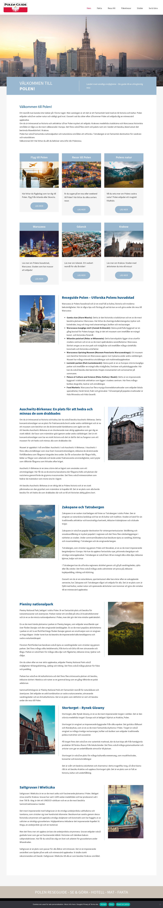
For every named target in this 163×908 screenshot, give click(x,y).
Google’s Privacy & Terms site (87, 904)
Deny (111, 904)
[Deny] (160, 904)
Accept (103, 904)
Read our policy (123, 904)
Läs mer (39, 206)
